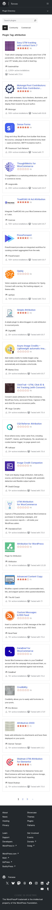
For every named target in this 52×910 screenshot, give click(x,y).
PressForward (24, 235)
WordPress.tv (9, 846)
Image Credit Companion (30, 462)
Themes (30, 817)
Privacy (5, 825)
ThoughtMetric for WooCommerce (26, 164)
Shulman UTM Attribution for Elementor (29, 760)
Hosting (5, 821)
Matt (5, 858)
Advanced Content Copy (29, 576)
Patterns (31, 825)
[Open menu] (48, 3)
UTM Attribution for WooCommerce (27, 503)
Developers (7, 841)
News (4, 817)
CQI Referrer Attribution (29, 423)
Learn (4, 833)
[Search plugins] (35, 20)
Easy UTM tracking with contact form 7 (27, 44)
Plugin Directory (8, 11)
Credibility (22, 687)
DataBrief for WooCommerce (25, 649)
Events (30, 837)
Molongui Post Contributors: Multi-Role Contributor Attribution (31, 87)
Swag (31, 846)
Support (5, 837)
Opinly (20, 271)
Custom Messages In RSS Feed (26, 613)
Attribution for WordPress (30, 543)
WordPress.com (10, 853)
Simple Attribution (26, 310)
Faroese (11, 877)
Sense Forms (23, 124)
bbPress (7, 862)
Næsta (33, 799)
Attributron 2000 (25, 723)
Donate (31, 841)
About (5, 812)
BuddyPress (9, 866)
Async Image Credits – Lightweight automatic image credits (32, 347)
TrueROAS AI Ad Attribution (31, 199)
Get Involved (33, 833)
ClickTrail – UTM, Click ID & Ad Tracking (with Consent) (31, 386)
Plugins (30, 821)
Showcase (32, 812)
